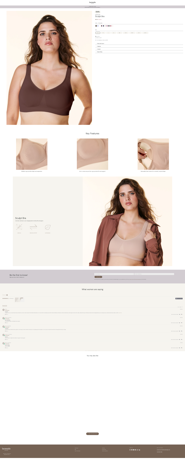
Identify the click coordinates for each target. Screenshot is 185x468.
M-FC (132, 32)
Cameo (105, 26)
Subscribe (98, 276)
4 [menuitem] (91, 350)
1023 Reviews (26, 419)
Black (109, 26)
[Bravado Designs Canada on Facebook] (131, 449)
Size (96, 29)
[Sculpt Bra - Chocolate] (16, 424)
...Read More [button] (120, 312)
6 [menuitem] (93, 350)
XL (113, 32)
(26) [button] (19, 300)
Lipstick (110, 26)
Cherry (101, 26)
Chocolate (96, 26)
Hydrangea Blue (98, 26)
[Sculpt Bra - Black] (28, 424)
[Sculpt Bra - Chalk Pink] (32, 424)
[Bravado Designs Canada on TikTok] (137, 449)
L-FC (139, 32)
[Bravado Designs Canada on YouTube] (133, 449)
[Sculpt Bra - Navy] (23, 424)
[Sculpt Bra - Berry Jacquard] (27, 424)
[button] (179, 298)
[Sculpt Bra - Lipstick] (30, 424)
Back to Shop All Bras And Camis (93, 433)
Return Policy (99, 51)
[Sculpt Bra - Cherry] (21, 424)
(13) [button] (19, 301)
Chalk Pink (112, 26)
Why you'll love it (100, 43)
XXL (119, 32)
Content (99, 49)
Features (99, 46)
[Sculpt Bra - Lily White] (19, 424)
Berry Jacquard (107, 26)
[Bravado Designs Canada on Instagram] (130, 449)
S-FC (126, 32)
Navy (103, 26)
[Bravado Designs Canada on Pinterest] (135, 449)
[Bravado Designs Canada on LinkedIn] (139, 449)
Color (98, 23)
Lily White (99, 26)
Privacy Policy (104, 449)
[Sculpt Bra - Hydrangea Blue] (17, 424)
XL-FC (145, 32)
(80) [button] (19, 299)
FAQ (75, 449)
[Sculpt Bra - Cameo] (25, 424)
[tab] (4, 305)
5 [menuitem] (92, 350)
